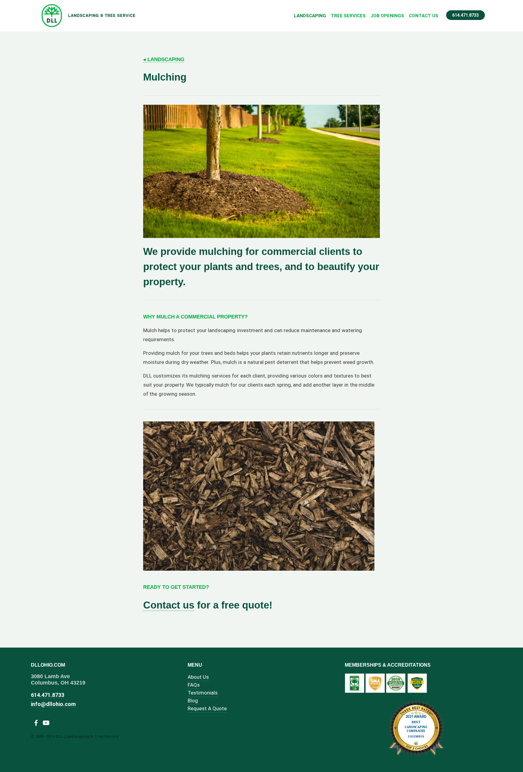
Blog (193, 701)
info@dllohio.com (53, 704)
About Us (198, 677)
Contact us (168, 605)
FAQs (194, 685)
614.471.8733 (465, 15)
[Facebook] (36, 722)
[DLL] (89, 15)
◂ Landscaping (163, 59)
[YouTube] (46, 722)
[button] (369, 427)
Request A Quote (207, 708)
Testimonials (203, 693)
